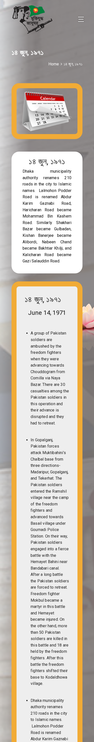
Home (53, 64)
